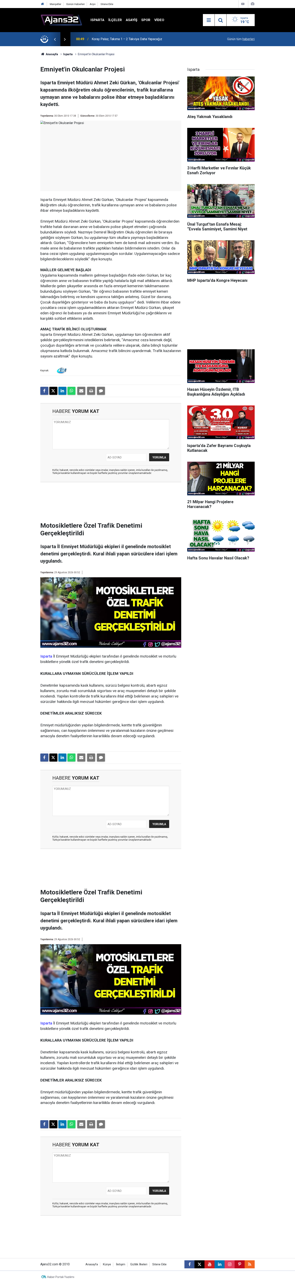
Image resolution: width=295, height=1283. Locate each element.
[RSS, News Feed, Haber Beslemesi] (250, 1264)
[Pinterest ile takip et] (240, 1264)
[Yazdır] (91, 391)
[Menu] (208, 20)
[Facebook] (44, 391)
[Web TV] (243, 4)
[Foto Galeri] (252, 4)
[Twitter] (53, 391)
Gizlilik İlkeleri (138, 1264)
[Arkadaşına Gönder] (81, 391)
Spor (145, 20)
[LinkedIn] (62, 391)
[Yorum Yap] (101, 391)
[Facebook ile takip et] (189, 1264)
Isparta (97, 20)
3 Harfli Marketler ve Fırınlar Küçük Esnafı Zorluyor (127, 39)
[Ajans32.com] (61, 20)
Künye (107, 1264)
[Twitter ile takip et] (199, 1264)
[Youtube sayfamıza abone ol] (209, 1264)
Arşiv (93, 4)
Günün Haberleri (75, 4)
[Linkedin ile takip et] (220, 1264)
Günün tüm (241, 39)
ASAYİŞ (131, 20)
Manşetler (55, 4)
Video (159, 20)
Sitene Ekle (107, 4)
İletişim (120, 1264)
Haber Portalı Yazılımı (60, 1277)
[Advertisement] (21, 106)
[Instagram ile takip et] (230, 1264)
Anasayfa (51, 54)
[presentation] (55, 39)
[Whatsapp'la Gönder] (71, 391)
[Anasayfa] (42, 4)
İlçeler (115, 20)
